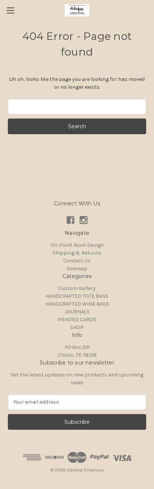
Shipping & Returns (77, 253)
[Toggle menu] (10, 10)
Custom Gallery (77, 288)
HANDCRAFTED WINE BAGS (77, 304)
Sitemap (77, 268)
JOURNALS (77, 312)
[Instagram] (83, 220)
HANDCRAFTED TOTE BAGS (77, 296)
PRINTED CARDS (77, 319)
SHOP (77, 327)
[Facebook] (70, 220)
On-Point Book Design (77, 245)
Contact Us (77, 261)
